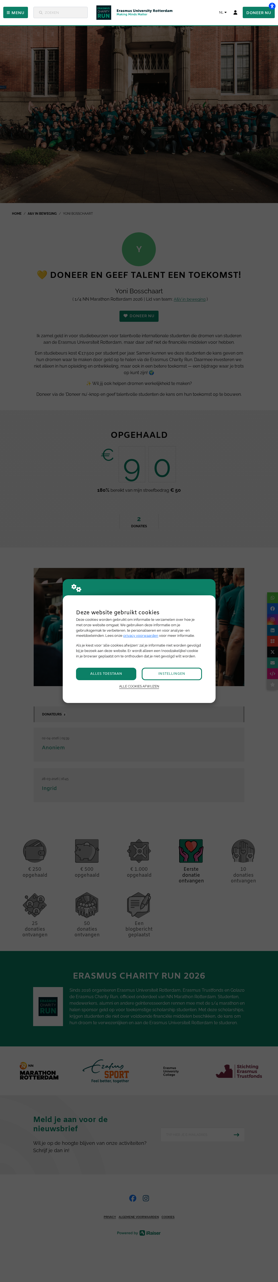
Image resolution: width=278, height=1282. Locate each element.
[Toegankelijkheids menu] (272, 6)
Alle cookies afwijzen (139, 686)
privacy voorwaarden (140, 636)
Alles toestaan (106, 673)
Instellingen (171, 673)
